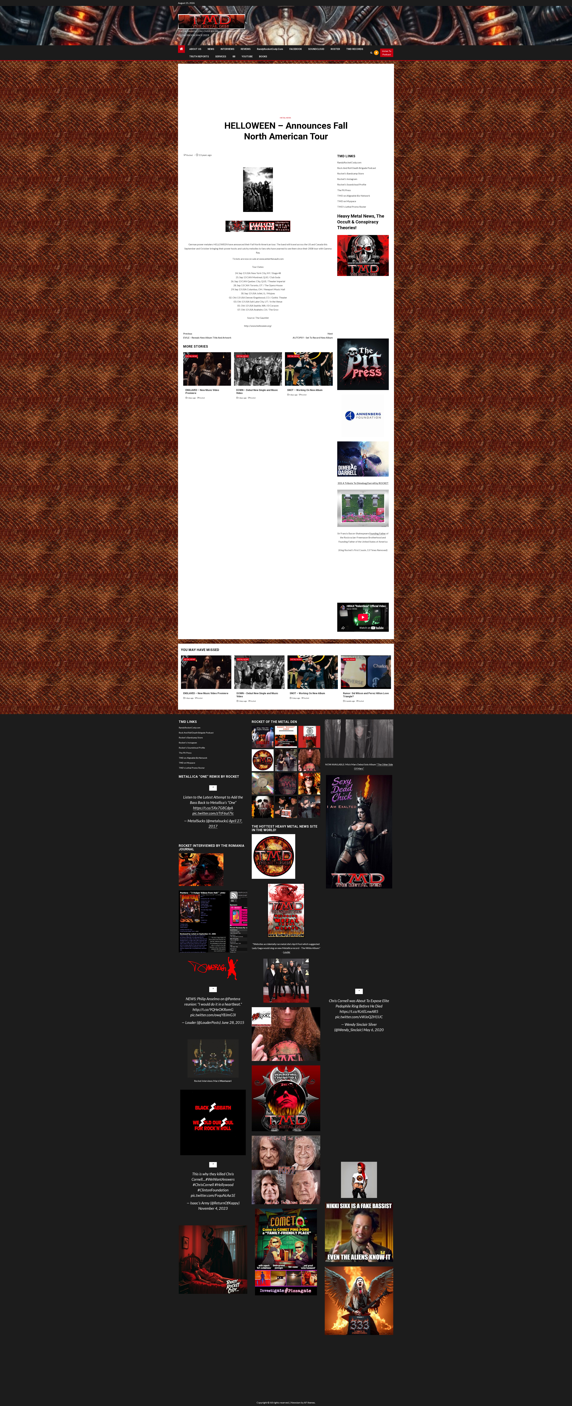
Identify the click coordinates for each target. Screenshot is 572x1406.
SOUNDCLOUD (316, 49)
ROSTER (335, 49)
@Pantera (232, 998)
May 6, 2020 (373, 1029)
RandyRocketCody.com (270, 49)
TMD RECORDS (354, 49)
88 (234, 56)
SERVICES (220, 56)
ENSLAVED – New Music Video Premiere (205, 693)
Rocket (189, 155)
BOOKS (263, 56)
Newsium (295, 1402)
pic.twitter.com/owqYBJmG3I (213, 1015)
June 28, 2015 (233, 1022)
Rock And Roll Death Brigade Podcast (356, 167)
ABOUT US (195, 49)
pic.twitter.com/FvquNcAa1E (213, 1195)
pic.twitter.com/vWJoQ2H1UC (359, 1016)
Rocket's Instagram (347, 179)
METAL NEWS (285, 118)
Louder (286, 952)
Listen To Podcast (386, 53)
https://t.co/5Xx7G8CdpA (213, 808)
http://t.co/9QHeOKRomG (213, 1009)
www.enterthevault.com (271, 258)
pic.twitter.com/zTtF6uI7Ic (213, 813)
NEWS (211, 49)
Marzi (222, 1080)
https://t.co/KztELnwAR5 (359, 1011)
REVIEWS (246, 49)
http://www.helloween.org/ (258, 325)
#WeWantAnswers (220, 1179)
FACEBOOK (295, 49)
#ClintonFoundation (213, 1190)
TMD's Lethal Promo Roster (351, 206)
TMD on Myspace (346, 201)
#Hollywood (224, 1184)
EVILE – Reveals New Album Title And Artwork (207, 335)
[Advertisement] (286, 89)
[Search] (371, 53)
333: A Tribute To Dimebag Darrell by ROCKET (363, 483)
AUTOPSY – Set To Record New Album (313, 335)
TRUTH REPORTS (199, 56)
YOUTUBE (247, 56)
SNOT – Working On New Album (304, 390)
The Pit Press (344, 190)
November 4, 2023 (213, 1208)
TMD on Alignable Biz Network (353, 195)
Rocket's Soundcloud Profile (351, 184)
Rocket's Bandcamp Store (350, 173)
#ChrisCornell (203, 1184)
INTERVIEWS (227, 49)
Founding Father (377, 533)
